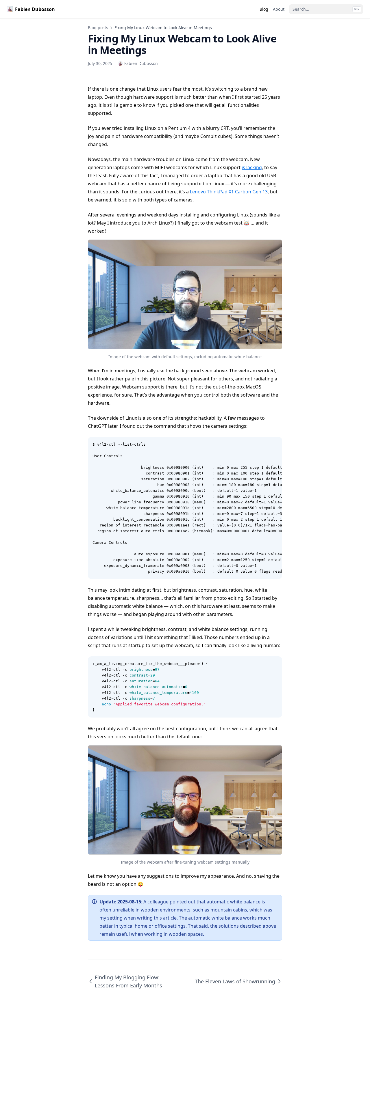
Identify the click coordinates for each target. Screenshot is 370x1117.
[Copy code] (274, 444)
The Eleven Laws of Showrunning (235, 981)
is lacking (252, 167)
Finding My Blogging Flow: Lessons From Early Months (128, 981)
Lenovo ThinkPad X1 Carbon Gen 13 (229, 191)
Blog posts (98, 27)
